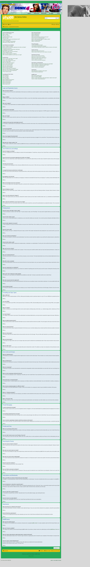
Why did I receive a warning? (8, 67)
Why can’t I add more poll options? (8, 62)
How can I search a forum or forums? (38, 55)
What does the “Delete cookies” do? (9, 42)
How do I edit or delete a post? (8, 59)
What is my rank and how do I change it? (10, 53)
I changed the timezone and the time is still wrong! (11, 49)
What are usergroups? (35, 35)
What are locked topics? (7, 82)
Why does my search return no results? (38, 56)
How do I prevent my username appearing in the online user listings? (14, 47)
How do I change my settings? (8, 46)
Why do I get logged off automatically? (9, 41)
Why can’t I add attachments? (8, 66)
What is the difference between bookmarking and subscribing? (42, 63)
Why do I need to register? (7, 33)
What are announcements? (7, 80)
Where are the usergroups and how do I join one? (40, 36)
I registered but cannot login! (7, 36)
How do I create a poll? (6, 61)
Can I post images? (6, 78)
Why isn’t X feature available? (37, 76)
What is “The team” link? (36, 41)
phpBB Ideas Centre (54, 529)
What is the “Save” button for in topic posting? (10, 69)
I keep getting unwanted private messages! (39, 46)
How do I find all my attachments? (37, 71)
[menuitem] (9, 24)
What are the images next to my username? (10, 51)
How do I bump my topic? (7, 71)
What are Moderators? (35, 34)
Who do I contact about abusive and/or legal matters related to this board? (44, 77)
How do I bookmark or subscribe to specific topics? (40, 64)
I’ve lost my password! (6, 40)
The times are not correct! (7, 48)
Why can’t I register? (6, 35)
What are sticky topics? (7, 81)
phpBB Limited (34, 523)
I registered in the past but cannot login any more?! (11, 39)
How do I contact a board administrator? (38, 78)
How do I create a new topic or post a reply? (10, 58)
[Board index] (8, 17)
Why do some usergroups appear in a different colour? (41, 39)
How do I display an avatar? (7, 52)
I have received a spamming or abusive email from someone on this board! (44, 47)
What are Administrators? (36, 33)
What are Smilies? (6, 77)
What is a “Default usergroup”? (37, 40)
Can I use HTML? (6, 76)
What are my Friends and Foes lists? (38, 50)
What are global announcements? (8, 79)
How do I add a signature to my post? (9, 60)
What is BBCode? (6, 75)
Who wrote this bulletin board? (37, 75)
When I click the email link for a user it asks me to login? (12, 54)
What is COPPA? (5, 34)
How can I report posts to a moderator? (9, 68)
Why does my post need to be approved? (10, 70)
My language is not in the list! (7, 50)
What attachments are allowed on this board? (39, 70)
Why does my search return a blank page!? (39, 57)
